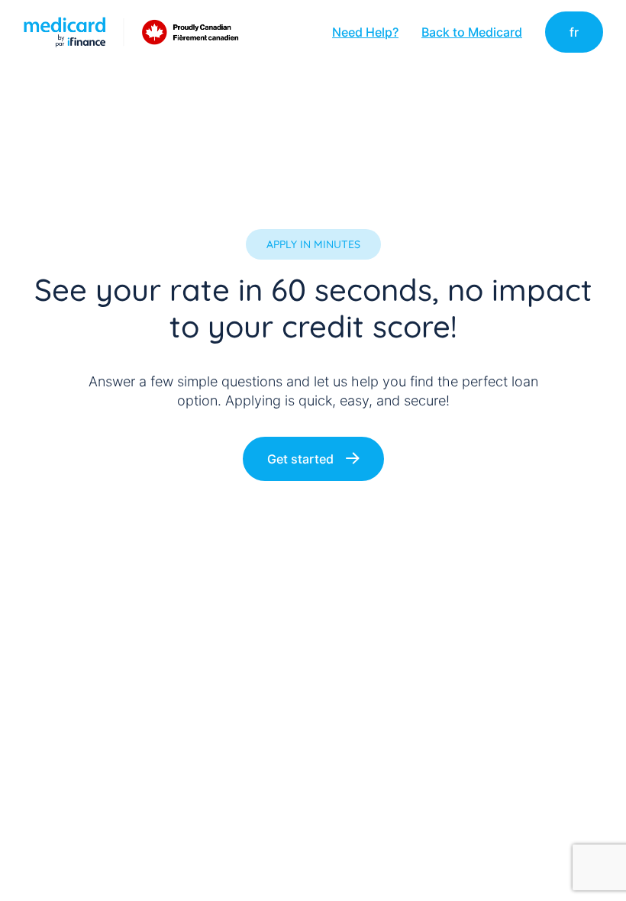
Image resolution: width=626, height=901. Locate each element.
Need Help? (365, 32)
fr (574, 32)
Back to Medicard (471, 32)
